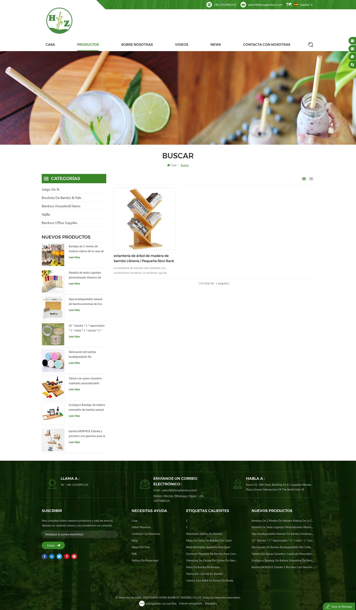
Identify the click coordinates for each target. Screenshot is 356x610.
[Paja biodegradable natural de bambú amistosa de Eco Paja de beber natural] (53, 308)
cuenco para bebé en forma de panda (209, 580)
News (215, 45)
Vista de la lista (311, 179)
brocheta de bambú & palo (61, 197)
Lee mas (74, 257)
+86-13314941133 (225, 4)
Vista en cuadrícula (304, 179)
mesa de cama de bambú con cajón (209, 540)
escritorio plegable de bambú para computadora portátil (212, 554)
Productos (88, 45)
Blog (134, 540)
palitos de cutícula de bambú (204, 574)
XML (134, 554)
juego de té (50, 189)
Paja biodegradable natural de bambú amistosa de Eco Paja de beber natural (85, 301)
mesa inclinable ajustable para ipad (208, 547)
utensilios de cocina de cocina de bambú (212, 560)
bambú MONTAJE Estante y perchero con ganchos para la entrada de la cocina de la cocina (87, 433)
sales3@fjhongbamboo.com (265, 4)
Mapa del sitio (141, 547)
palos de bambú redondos (203, 567)
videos (181, 45)
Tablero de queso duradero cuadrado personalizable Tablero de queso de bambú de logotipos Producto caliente (86, 380)
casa (134, 520)
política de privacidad (145, 560)
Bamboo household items (61, 206)
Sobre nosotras (137, 45)
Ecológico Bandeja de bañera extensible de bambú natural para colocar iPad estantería (87, 407)
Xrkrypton (211, 603)
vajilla (46, 214)
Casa (50, 45)
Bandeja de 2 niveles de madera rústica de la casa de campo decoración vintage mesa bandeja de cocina (86, 248)
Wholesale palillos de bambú (204, 534)
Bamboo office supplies (59, 222)
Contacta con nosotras (266, 45)
